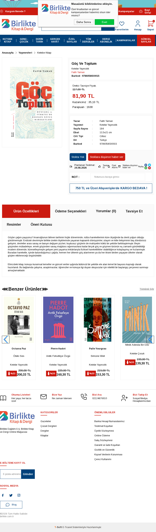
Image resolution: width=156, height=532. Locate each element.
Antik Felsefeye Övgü (19, 356)
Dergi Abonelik (106, 40)
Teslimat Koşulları (103, 426)
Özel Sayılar (72, 40)
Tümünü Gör (146, 289)
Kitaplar (44, 435)
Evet (104, 22)
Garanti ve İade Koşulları (107, 445)
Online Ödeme (102, 435)
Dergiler (45, 431)
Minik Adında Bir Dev (98, 344)
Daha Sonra (83, 22)
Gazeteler (46, 421)
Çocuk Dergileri (49, 426)
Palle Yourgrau (58, 348)
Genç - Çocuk (24, 40)
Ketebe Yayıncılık (19, 364)
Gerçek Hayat (55, 40)
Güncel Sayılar (146, 40)
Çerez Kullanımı (102, 459)
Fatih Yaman (78, 72)
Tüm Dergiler (88, 40)
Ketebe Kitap (7, 40)
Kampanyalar (126, 11)
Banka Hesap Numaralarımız (109, 421)
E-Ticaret (67, 527)
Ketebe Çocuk (98, 353)
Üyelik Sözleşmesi (104, 431)
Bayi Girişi (148, 11)
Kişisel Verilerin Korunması (108, 454)
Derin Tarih (39, 40)
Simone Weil (58, 356)
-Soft (58, 527)
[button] (150, 339)
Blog (14, 504)
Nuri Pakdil (137, 348)
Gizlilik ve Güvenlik (104, 449)
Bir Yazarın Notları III (137, 356)
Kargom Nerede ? (15, 11)
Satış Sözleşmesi (103, 440)
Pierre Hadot (18, 348)
